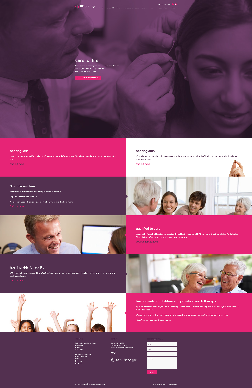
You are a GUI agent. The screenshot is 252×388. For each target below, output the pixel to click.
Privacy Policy (173, 384)
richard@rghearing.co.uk (124, 347)
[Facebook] (173, 4)
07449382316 (121, 345)
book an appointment (147, 241)
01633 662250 (119, 343)
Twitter (114, 353)
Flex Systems (101, 384)
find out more (17, 164)
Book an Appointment (89, 78)
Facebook (112, 353)
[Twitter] (176, 4)
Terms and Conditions (159, 384)
